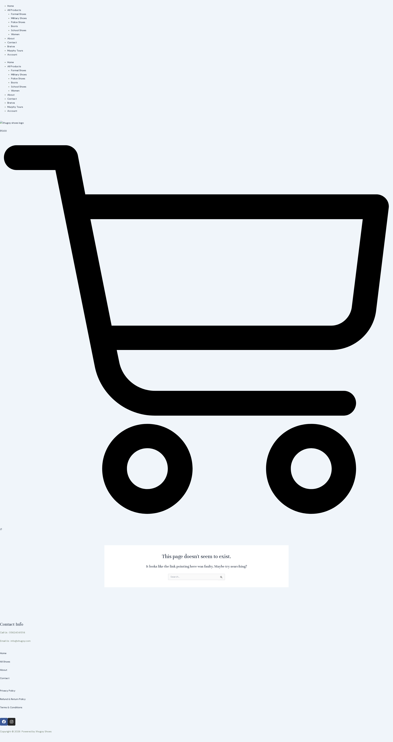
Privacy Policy (7, 690)
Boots (14, 26)
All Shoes (5, 661)
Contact (12, 42)
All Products (14, 10)
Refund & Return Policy (13, 699)
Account (12, 54)
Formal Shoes (18, 14)
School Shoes (18, 30)
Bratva (11, 46)
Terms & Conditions (11, 707)
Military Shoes (19, 18)
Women (15, 34)
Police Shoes (18, 22)
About (11, 38)
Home (10, 6)
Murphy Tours (15, 50)
